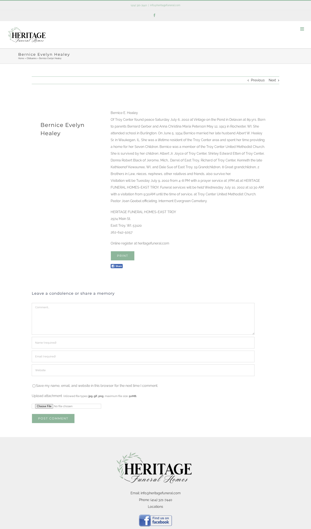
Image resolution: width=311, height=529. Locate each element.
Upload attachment (84, 396)
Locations (155, 507)
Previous (258, 80)
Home (21, 58)
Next (272, 80)
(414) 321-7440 (139, 5)
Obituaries (32, 58)
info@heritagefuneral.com (165, 5)
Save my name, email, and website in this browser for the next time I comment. (97, 386)
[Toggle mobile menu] (302, 29)
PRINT (122, 256)
